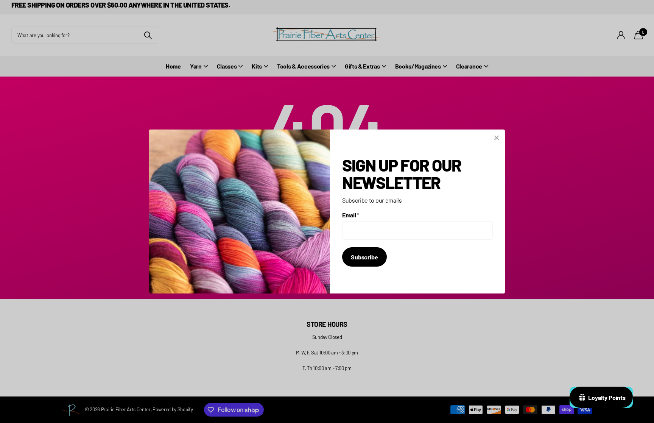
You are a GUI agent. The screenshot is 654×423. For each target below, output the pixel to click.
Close (496, 138)
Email (350, 215)
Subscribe (364, 257)
